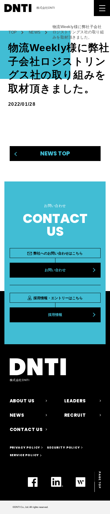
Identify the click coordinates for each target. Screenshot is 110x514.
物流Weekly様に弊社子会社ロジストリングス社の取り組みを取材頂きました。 (78, 32)
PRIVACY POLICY (25, 447)
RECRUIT (75, 415)
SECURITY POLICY (63, 447)
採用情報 (55, 314)
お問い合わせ (55, 269)
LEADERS (75, 401)
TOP (13, 32)
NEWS (35, 32)
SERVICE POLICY (24, 455)
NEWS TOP (55, 154)
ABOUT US (22, 401)
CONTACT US (26, 429)
